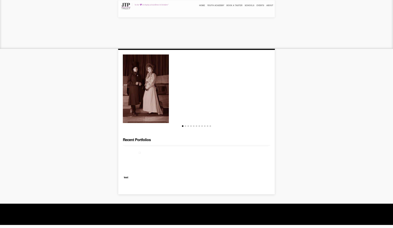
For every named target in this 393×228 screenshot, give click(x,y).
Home (202, 5)
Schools (249, 5)
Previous (118, 87)
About (269, 5)
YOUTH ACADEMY (215, 5)
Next (275, 87)
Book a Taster (234, 5)
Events (260, 5)
